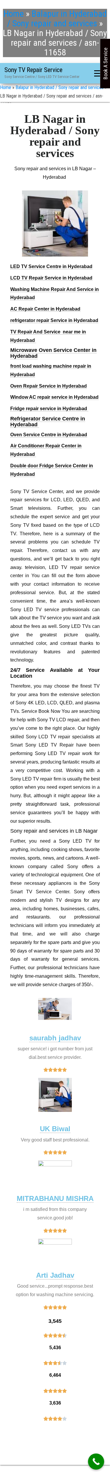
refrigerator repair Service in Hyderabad (54, 320)
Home (14, 13)
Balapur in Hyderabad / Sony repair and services (57, 18)
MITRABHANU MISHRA (55, 1198)
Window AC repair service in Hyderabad (54, 397)
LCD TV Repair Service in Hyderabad (51, 277)
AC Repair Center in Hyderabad (45, 308)
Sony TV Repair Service (33, 70)
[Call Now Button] (96, 1461)
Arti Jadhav (55, 1275)
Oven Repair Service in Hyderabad (48, 386)
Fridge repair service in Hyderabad (49, 408)
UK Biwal (55, 1129)
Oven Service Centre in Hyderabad (48, 434)
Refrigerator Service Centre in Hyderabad (47, 421)
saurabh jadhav (55, 1038)
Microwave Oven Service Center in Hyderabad (53, 353)
